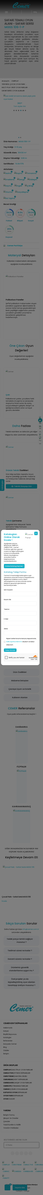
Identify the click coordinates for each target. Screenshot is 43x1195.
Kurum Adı (7, 600)
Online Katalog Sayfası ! (14, 566)
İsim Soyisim (8, 590)
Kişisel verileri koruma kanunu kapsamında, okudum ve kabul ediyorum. (21, 642)
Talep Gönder (10, 650)
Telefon (6, 609)
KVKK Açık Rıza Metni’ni (14, 642)
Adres (6, 629)
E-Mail (6, 619)
